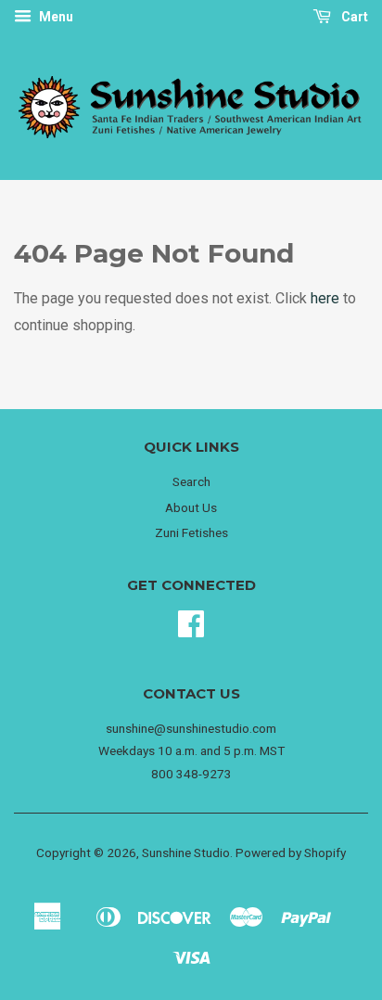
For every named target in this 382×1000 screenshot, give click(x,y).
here (325, 298)
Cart (353, 16)
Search (191, 481)
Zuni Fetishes (191, 532)
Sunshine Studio (186, 852)
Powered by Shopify (291, 852)
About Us (191, 507)
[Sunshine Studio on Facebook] (191, 629)
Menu (54, 16)
